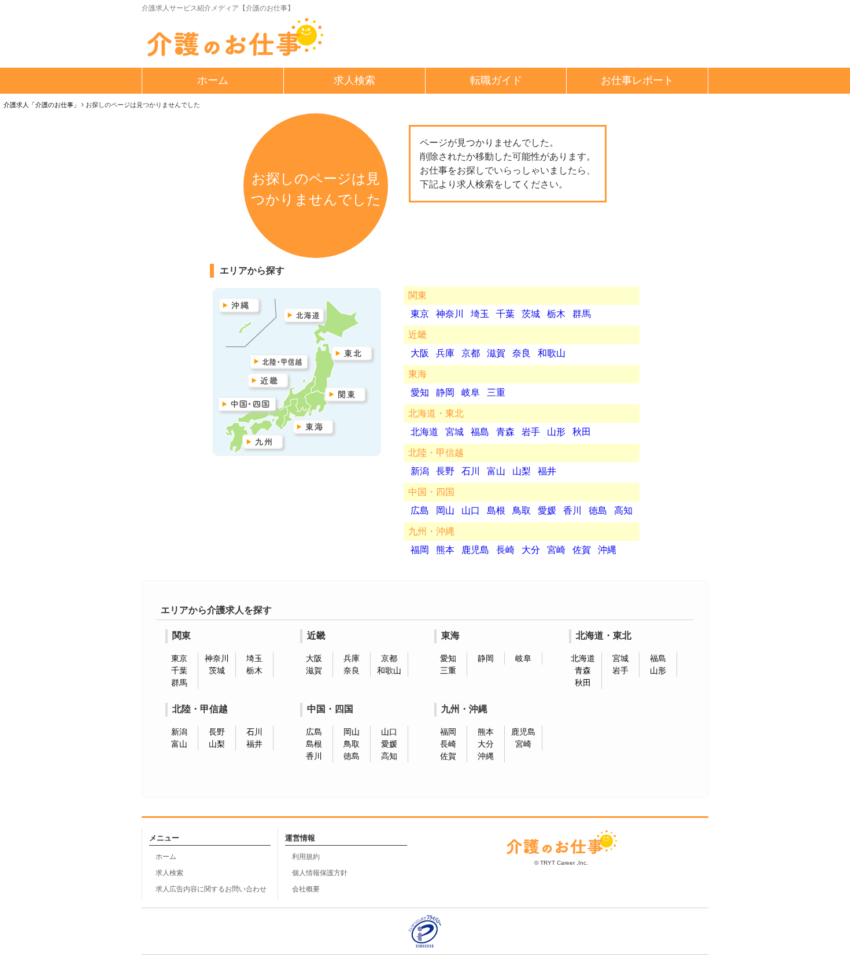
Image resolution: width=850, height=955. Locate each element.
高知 (623, 510)
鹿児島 (475, 550)
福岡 (420, 550)
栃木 (556, 314)
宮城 (454, 432)
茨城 (531, 314)
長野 (445, 471)
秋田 (581, 432)
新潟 (420, 471)
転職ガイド (496, 80)
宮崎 (556, 550)
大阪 (420, 353)
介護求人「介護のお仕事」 (41, 104)
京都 (470, 353)
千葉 (505, 314)
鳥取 (521, 510)
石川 (470, 471)
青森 (505, 432)
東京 (420, 314)
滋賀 (496, 353)
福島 (480, 432)
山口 (470, 510)
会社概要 (306, 889)
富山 (496, 471)
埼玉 (480, 314)
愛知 (420, 392)
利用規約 (306, 857)
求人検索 (354, 80)
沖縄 (607, 550)
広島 (420, 510)
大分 (531, 550)
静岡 (445, 392)
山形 (556, 432)
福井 (547, 471)
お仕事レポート (637, 80)
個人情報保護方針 (320, 873)
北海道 (424, 432)
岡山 (445, 510)
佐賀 (581, 550)
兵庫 (445, 353)
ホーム (212, 80)
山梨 (521, 471)
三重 (496, 392)
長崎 (505, 550)
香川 (572, 510)
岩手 (531, 432)
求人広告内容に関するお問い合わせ (211, 889)
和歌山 (552, 353)
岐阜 (470, 392)
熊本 (445, 550)
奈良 (521, 353)
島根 (496, 510)
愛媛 (547, 510)
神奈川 (450, 314)
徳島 (598, 510)
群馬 (581, 314)
